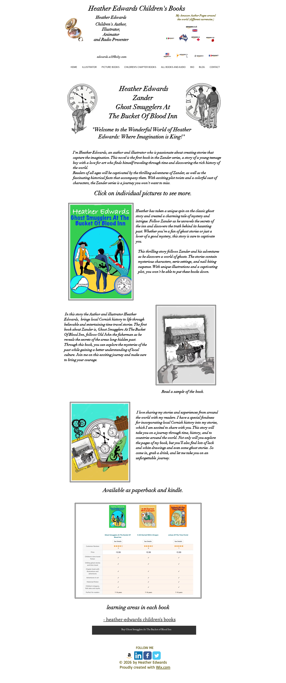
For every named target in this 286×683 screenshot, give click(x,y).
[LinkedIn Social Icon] (138, 655)
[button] (109, 67)
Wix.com (163, 667)
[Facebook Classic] (147, 655)
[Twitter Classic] (156, 655)
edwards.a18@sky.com (111, 57)
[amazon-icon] (129, 655)
